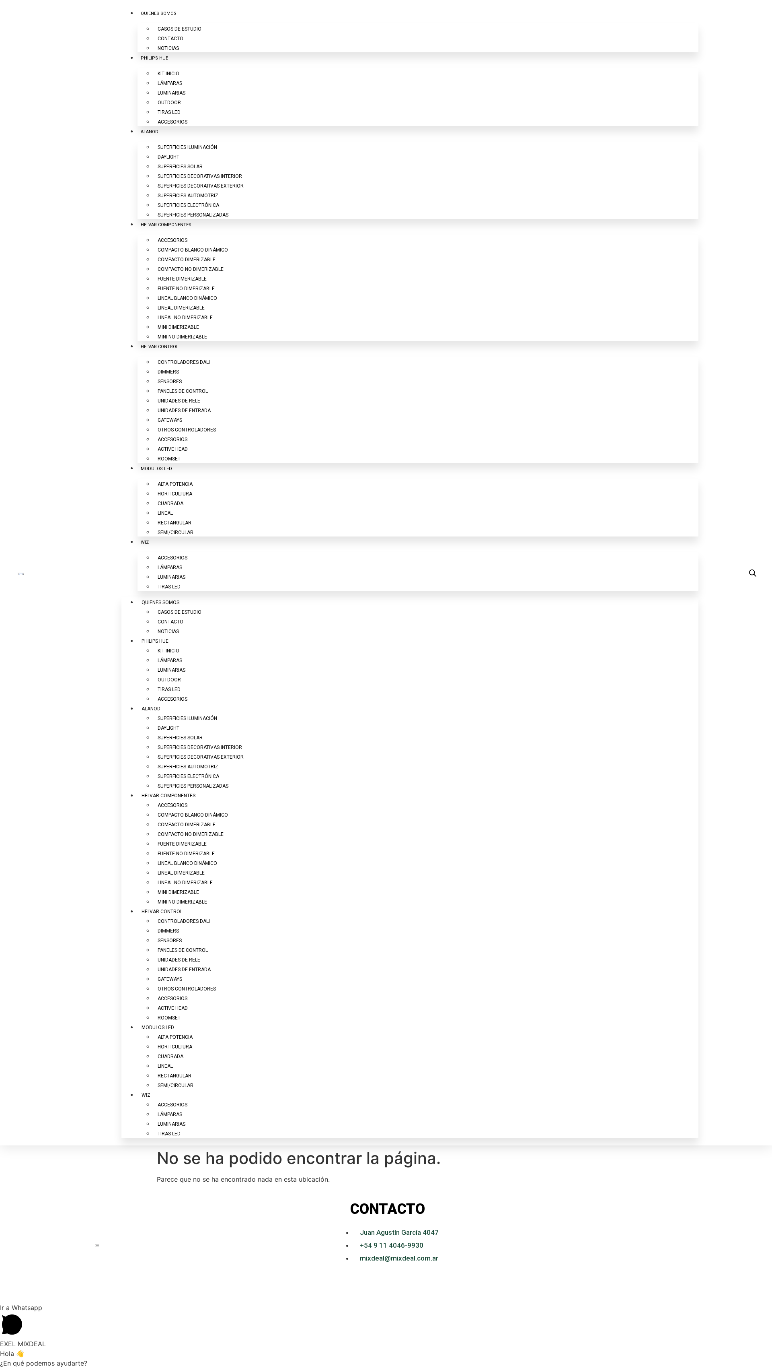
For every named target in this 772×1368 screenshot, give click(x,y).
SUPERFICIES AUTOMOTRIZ (188, 195)
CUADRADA (170, 503)
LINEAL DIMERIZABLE (181, 308)
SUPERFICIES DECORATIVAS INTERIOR (200, 176)
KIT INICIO (168, 73)
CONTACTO (170, 38)
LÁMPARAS (170, 83)
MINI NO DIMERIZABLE (182, 337)
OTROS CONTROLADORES (187, 430)
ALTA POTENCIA (175, 484)
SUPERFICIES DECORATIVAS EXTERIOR (201, 186)
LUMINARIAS (171, 93)
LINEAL (165, 513)
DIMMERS (168, 372)
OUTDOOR (169, 102)
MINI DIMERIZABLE (178, 327)
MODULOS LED (156, 468)
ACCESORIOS (172, 122)
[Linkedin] (662, 1245)
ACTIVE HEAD (173, 449)
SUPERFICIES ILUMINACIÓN (187, 147)
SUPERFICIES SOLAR (180, 166)
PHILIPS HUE (154, 58)
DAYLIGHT (168, 157)
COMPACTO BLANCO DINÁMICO (193, 250)
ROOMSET (169, 459)
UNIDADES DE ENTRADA (184, 410)
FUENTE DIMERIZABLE (182, 279)
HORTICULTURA (175, 494)
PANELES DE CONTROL (183, 391)
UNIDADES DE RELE (179, 401)
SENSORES (170, 381)
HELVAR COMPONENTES (166, 224)
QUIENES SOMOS (159, 13)
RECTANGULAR (174, 523)
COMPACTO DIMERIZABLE (187, 259)
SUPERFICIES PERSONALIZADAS (193, 215)
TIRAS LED (169, 112)
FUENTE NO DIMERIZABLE (186, 288)
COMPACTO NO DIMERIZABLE (191, 269)
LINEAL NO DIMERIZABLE (185, 317)
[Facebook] (706, 1245)
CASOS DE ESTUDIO (179, 29)
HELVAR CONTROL (160, 346)
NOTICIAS (168, 48)
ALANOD (149, 131)
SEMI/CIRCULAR (175, 532)
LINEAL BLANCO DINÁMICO (187, 298)
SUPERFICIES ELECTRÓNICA (188, 205)
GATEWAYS (170, 420)
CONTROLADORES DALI (184, 362)
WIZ (145, 542)
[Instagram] (684, 1245)
